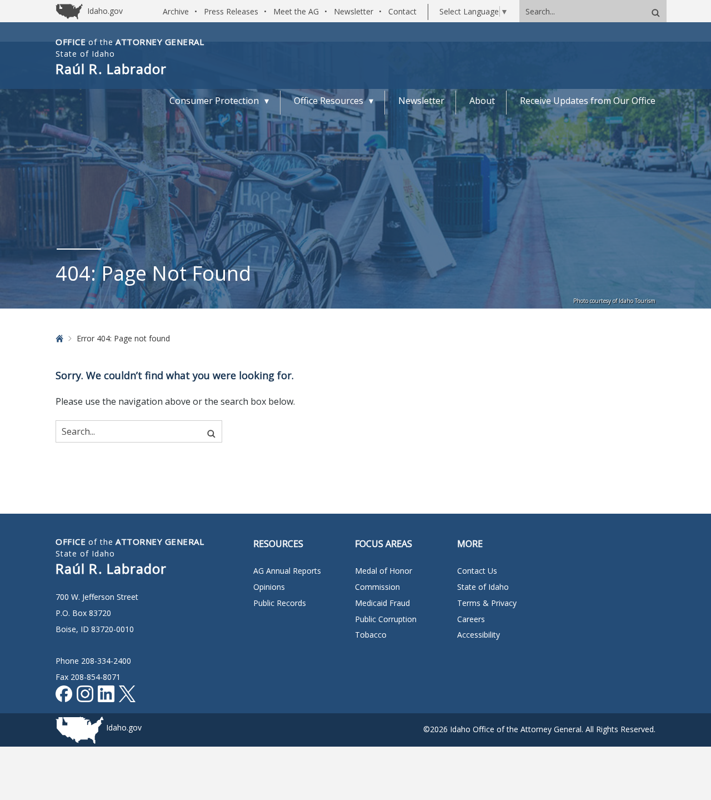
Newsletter (353, 11)
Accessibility (478, 634)
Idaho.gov (124, 727)
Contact (402, 11)
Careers (471, 619)
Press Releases (231, 11)
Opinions (269, 587)
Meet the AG (296, 11)
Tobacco (371, 634)
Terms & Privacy (487, 603)
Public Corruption (386, 619)
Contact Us (477, 570)
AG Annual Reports (287, 570)
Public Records (279, 603)
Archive (176, 11)
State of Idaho (483, 587)
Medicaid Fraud (382, 603)
